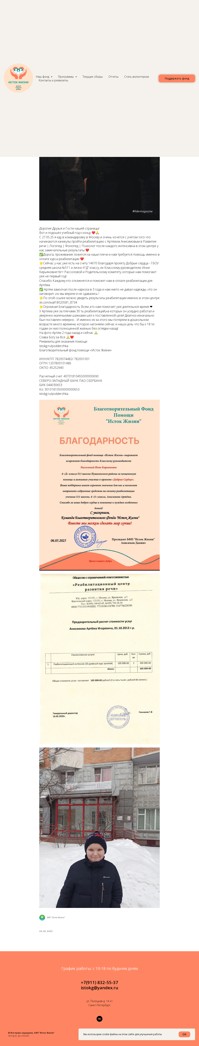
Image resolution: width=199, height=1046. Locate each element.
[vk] (99, 1019)
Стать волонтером (136, 76)
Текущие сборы (93, 76)
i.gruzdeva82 (23, 1035)
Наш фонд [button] (43, 76)
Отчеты (113, 76)
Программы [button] (66, 76)
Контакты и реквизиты (53, 80)
